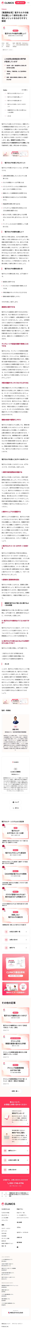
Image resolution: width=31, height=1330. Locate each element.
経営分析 (4, 1241)
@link (4, 1305)
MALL (4, 1291)
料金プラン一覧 (20, 1212)
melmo (4, 1261)
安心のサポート (5, 1215)
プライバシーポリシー (17, 1323)
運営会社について (6, 1323)
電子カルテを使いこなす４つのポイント (17, 105)
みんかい (5, 1279)
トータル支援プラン (22, 1215)
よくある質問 (5, 1217)
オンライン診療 (5, 1238)
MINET (4, 1300)
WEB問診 (4, 1236)
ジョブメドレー (6, 1274)
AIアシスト (4, 1231)
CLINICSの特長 (5, 1212)
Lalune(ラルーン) (7, 1265)
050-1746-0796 (16, 1183)
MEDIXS (5, 1287)
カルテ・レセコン (6, 1228)
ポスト (17, 808)
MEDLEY (5, 1270)
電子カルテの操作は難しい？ (15, 97)
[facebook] (18, 1247)
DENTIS (4, 1296)
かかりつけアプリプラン (23, 1217)
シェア (17, 802)
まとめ (9, 116)
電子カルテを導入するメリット (16, 93)
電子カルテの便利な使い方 (14, 100)
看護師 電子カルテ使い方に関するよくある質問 (17, 111)
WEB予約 (4, 1233)
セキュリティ (5, 1220)
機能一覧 (4, 1246)
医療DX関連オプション (7, 1243)
